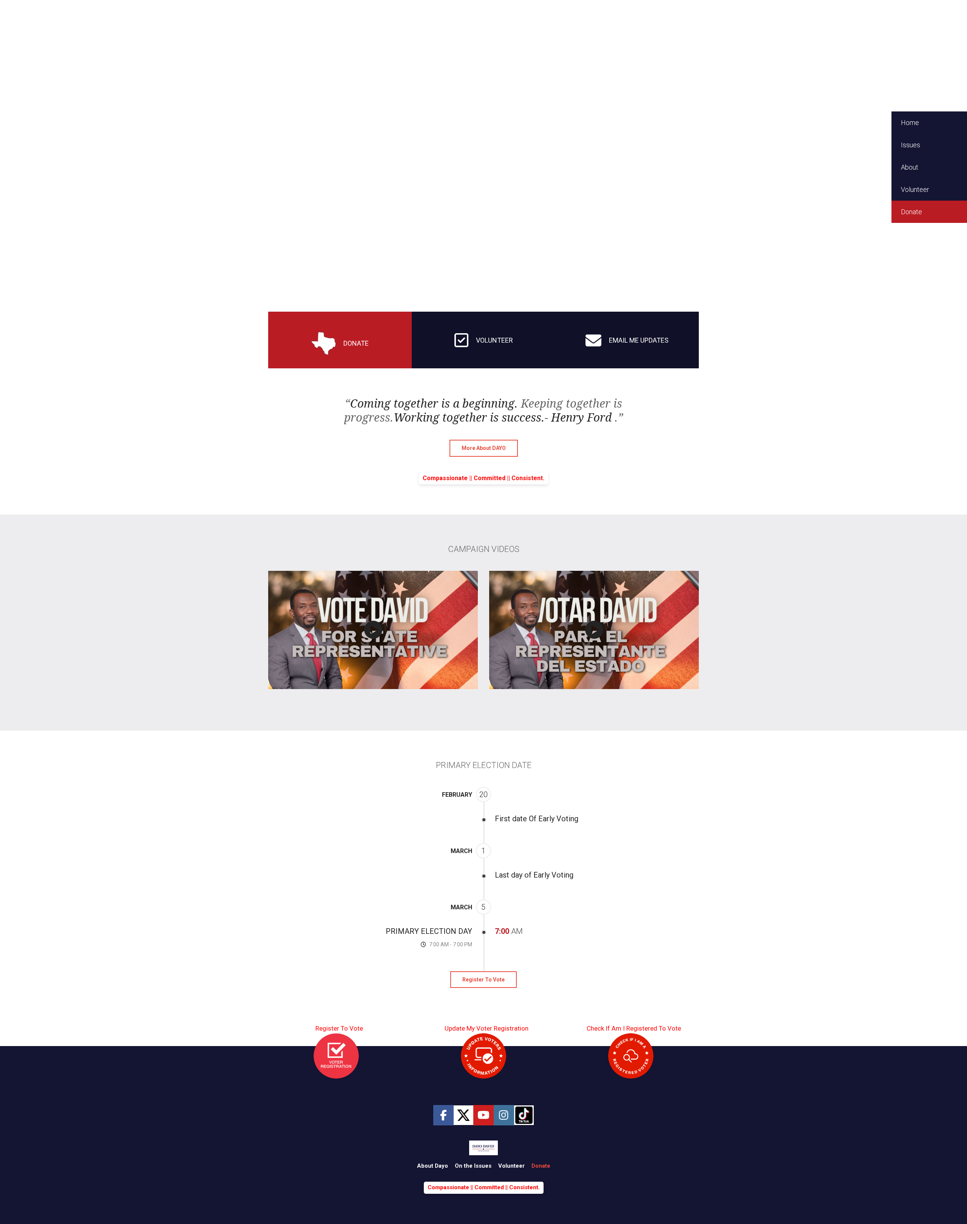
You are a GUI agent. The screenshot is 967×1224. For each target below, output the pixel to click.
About (909, 167)
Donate (911, 212)
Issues (910, 145)
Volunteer (915, 189)
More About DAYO (484, 448)
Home (910, 123)
